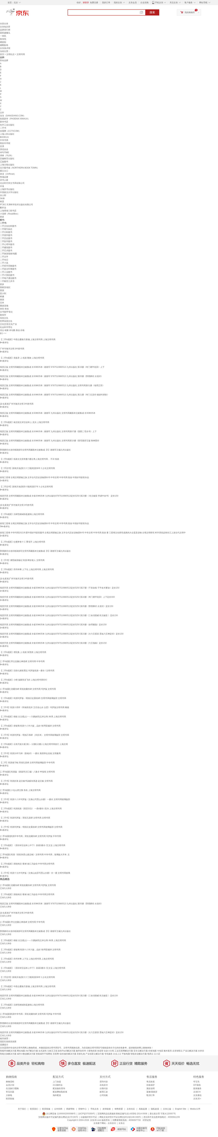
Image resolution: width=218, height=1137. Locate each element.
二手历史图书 (6, 238)
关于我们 (22, 1109)
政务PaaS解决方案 (66, 1051)
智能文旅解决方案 (8, 1054)
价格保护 (150, 1085)
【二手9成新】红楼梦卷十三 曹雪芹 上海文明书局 (22, 542)
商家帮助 (70, 1109)
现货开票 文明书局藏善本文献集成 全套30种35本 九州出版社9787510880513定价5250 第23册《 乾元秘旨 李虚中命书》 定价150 (59, 496)
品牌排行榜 (5, 30)
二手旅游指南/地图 (8, 253)
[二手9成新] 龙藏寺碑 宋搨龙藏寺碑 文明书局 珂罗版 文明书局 (28, 689)
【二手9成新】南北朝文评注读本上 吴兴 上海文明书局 (24, 422)
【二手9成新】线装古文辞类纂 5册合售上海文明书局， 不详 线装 (29, 459)
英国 (2, 290)
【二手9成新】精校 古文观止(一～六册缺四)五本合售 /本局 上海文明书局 (33, 716)
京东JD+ (197, 1098)
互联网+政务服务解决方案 (64, 1054)
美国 (2, 299)
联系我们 (34, 1109)
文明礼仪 (10, 54)
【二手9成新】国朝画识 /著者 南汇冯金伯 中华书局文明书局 (27, 864)
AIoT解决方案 (32, 1051)
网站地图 (21, 1051)
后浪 (2, 146)
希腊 (2, 296)
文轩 (2, 112)
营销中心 (82, 1109)
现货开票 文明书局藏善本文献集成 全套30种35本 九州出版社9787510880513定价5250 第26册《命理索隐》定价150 (53, 624)
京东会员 (133, 2)
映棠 (2, 201)
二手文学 (4, 257)
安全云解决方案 (141, 1051)
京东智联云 (177, 1051)
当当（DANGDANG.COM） (12, 115)
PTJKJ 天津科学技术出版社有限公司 (16, 204)
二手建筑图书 (6, 247)
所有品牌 (4, 60)
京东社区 (131, 1109)
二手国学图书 (6, 235)
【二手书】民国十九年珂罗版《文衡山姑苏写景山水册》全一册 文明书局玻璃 (35, 873)
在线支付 (104, 1085)
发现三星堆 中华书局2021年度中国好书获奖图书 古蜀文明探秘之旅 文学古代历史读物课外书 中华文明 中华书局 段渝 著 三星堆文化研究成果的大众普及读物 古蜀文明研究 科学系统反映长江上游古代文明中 (93, 532)
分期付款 (104, 1088)
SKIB (2, 198)
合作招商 (58, 1109)
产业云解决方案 (190, 1051)
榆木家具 (168, 1051)
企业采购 (144, 2)
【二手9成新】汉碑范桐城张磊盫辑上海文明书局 (22, 514)
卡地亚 (160, 1051)
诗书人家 (4, 180)
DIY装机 (197, 1085)
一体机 (3, 36)
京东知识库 (5, 27)
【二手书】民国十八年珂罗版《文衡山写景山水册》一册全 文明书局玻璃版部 (35, 799)
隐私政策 (155, 1109)
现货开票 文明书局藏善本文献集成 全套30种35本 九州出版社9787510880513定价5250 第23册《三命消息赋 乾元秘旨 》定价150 (59, 615)
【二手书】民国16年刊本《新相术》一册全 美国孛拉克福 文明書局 (30, 753)
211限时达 (58, 1085)
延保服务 (197, 1088)
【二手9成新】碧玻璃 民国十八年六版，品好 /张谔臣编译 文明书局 (30, 726)
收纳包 (3, 39)
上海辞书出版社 (7, 189)
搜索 (152, 12)
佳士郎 (3, 195)
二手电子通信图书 (8, 278)
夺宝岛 (196, 1081)
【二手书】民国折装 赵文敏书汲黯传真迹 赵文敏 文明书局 (26, 781)
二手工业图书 (6, 272)
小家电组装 (92, 1051)
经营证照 (147, 1120)
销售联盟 (119, 1109)
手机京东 (159, 2)
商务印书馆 (5, 143)
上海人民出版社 (7, 134)
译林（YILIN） (6, 155)
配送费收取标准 (60, 1092)
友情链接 (107, 1109)
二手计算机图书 (7, 275)
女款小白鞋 (109, 1051)
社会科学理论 (6, 327)
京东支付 (112, 1123)
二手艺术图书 (6, 250)
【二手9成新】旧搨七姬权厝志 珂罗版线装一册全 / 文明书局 (27, 670)
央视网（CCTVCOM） (10, 131)
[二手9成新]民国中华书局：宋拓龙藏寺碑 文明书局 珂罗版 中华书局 (30, 836)
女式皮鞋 (42, 1051)
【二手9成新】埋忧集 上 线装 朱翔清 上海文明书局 (23, 652)
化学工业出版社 (7, 125)
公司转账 (104, 1095)
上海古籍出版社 (7, 165)
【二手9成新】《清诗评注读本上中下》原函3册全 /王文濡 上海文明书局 (32, 845)
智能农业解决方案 (138, 1054)
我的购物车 (190, 12)
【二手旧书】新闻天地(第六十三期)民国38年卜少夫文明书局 (27, 468)
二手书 (3, 128)
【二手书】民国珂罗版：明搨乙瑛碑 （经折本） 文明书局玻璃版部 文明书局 (34, 735)
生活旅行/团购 (12, 1088)
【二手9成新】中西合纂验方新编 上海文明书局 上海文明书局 (27, 339)
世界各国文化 (6, 321)
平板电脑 (126, 1054)
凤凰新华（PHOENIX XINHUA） (15, 119)
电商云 (150, 1054)
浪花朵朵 (4, 149)
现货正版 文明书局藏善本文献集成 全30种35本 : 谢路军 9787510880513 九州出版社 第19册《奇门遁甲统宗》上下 (52, 367)
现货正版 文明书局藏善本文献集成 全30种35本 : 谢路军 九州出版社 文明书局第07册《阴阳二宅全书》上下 (48, 431)
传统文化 (4, 318)
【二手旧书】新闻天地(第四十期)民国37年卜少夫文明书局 (26, 486)
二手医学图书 (6, 241)
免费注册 (94, 2)
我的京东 (118, 2)
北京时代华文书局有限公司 (12, 183)
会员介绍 (10, 1085)
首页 (2, 54)
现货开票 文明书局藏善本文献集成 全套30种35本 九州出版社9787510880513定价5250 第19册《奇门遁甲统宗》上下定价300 (57, 597)
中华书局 (4, 140)
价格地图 (152, 1051)
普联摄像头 (5, 33)
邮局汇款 (104, 1092)
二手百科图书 (6, 232)
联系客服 (10, 1098)
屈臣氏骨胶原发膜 (8, 1041)
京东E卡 (197, 1092)
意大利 (3, 293)
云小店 (157, 1054)
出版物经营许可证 (89, 1117)
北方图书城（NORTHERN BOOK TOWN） (19, 168)
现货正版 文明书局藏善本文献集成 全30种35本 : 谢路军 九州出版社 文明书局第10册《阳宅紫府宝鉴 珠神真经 (49, 440)
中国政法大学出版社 (9, 192)
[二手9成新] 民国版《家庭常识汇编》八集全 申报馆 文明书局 (27, 772)
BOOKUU (4, 137)
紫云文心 (4, 171)
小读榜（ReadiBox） (9, 214)
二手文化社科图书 (8, 226)
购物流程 (10, 1081)
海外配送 (57, 1095)
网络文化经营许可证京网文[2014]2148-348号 (120, 1117)
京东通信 (197, 1095)
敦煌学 (3, 315)
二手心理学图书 (7, 244)
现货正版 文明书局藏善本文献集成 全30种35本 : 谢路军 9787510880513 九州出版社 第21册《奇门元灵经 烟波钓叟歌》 (54, 394)
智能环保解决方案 (8, 1051)
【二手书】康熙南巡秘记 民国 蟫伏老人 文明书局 (22, 560)
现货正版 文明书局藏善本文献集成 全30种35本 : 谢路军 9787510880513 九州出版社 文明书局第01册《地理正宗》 (52, 385)
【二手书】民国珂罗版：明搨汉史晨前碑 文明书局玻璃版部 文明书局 (31, 827)
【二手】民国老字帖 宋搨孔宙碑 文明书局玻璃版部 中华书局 (27, 762)
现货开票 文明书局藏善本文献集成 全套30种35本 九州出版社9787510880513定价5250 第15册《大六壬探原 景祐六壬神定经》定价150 (61, 634)
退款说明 (150, 1088)
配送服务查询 (59, 1088)
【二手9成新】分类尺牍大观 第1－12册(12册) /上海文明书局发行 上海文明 (34, 744)
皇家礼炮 (81, 1054)
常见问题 (10, 1092)
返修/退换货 (151, 1092)
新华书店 (4, 122)
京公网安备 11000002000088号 (61, 1113)
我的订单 (106, 2)
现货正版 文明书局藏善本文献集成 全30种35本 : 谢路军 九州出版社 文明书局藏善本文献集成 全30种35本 (47, 413)
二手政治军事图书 (8, 269)
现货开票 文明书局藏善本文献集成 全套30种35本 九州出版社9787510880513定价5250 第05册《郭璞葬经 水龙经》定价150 (56, 606)
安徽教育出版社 (7, 158)
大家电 (9, 1095)
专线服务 (108, 1054)
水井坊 (201, 1051)
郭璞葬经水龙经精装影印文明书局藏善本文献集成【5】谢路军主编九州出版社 (35, 450)
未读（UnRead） (8, 174)
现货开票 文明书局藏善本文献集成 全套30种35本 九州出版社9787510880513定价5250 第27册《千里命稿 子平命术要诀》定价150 (59, 588)
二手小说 (4, 263)
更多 (2, 217)
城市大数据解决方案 (26, 1054)
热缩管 (100, 1051)
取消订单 (150, 1095)
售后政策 (150, 1081)
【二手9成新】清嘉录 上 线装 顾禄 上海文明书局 (22, 358)
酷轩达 (3, 207)
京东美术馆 (5, 48)
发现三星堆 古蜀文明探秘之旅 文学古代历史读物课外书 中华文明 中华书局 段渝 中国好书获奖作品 (44, 477)
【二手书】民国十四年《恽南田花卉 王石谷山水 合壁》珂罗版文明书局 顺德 (34, 707)
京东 (29, 14)
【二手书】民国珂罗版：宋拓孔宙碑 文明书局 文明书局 (25, 818)
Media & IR (195, 1109)
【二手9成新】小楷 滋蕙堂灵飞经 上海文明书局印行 (23, 680)
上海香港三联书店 (8, 211)
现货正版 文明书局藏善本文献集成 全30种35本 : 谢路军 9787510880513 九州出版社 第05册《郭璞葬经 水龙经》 (51, 376)
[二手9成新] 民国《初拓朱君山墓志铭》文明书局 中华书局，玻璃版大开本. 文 (35, 854)
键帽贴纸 (4, 45)
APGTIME (4, 152)
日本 (2, 302)
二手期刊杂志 (6, 229)
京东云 (122, 1123)
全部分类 (4, 23)
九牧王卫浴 (52, 1051)
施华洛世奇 (81, 1051)
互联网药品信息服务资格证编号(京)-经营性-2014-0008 (122, 1113)
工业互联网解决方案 (124, 1051)
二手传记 (4, 260)
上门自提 (57, 1081)
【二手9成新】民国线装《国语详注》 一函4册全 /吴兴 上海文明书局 (31, 808)
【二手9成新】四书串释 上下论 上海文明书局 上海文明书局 (27, 569)
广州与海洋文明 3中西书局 (12, 348)
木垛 (2, 186)
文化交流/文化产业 (8, 324)
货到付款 (104, 1081)
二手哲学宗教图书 (8, 266)
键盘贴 (3, 42)
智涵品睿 (4, 177)
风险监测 (143, 1109)
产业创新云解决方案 (94, 1054)
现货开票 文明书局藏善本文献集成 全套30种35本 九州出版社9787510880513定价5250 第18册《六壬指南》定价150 (53, 643)
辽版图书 (4, 161)
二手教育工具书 (7, 281)
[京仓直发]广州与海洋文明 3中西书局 (16, 404)
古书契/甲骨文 (6, 312)
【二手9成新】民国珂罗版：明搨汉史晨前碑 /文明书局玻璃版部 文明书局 (33, 698)
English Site (180, 1109)
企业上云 (117, 1054)
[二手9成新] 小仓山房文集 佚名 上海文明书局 (20, 790)
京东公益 (167, 1109)
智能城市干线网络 (44, 1054)
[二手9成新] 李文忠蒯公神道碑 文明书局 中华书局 (22, 661)
